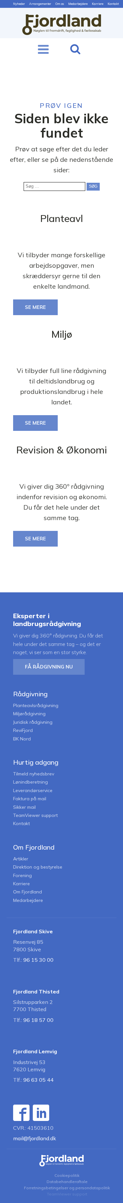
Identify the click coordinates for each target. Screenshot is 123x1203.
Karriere (97, 4)
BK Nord (22, 739)
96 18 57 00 (38, 1020)
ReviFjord (23, 730)
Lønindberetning (30, 782)
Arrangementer (40, 4)
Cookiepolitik (66, 1175)
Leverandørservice (32, 790)
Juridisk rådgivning (32, 722)
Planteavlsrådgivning (35, 705)
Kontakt (113, 4)
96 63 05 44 (38, 1079)
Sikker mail (24, 807)
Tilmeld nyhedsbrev (33, 773)
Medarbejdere (78, 4)
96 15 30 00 (38, 960)
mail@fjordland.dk (34, 1138)
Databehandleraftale (67, 1181)
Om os (59, 4)
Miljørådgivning (29, 713)
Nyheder (19, 4)
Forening (22, 875)
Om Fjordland (27, 892)
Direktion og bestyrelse (37, 867)
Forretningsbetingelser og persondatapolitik (67, 1187)
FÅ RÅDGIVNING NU (49, 667)
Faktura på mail (29, 798)
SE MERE (35, 307)
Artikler (20, 858)
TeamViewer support (35, 815)
